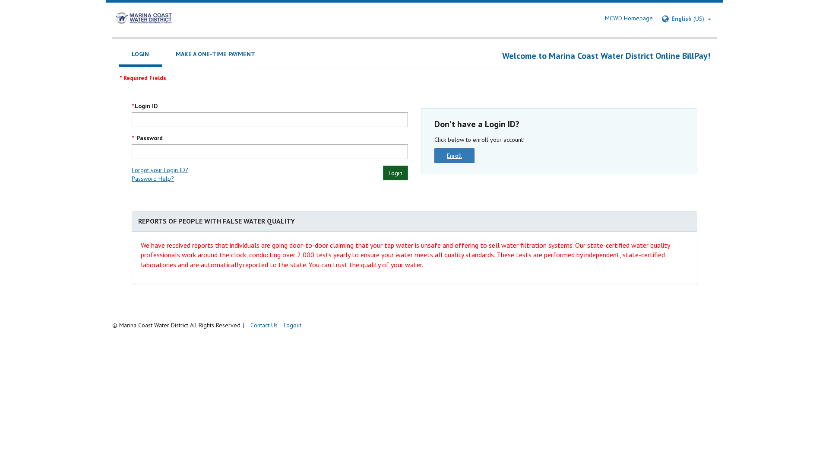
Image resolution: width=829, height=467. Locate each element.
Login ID (146, 106)
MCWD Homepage (629, 18)
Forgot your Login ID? (160, 170)
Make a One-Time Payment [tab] (215, 54)
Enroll (454, 156)
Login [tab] (140, 54)
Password (149, 138)
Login (395, 173)
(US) (689, 18)
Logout (292, 325)
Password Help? (153, 178)
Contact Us (264, 325)
